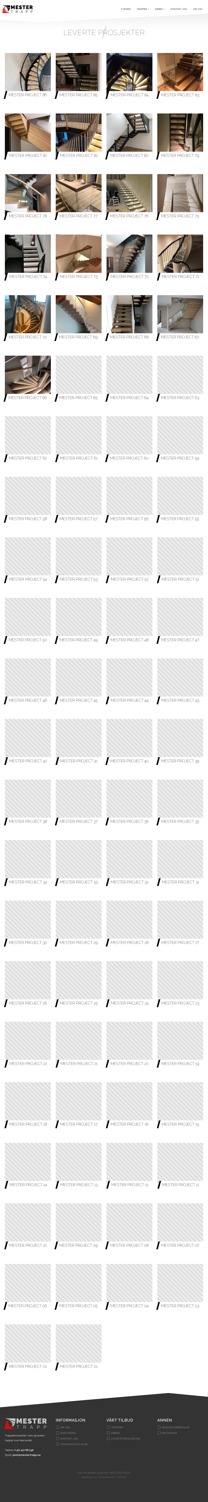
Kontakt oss (179, 9)
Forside (126, 9)
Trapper (142, 9)
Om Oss (198, 9)
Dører (159, 9)
